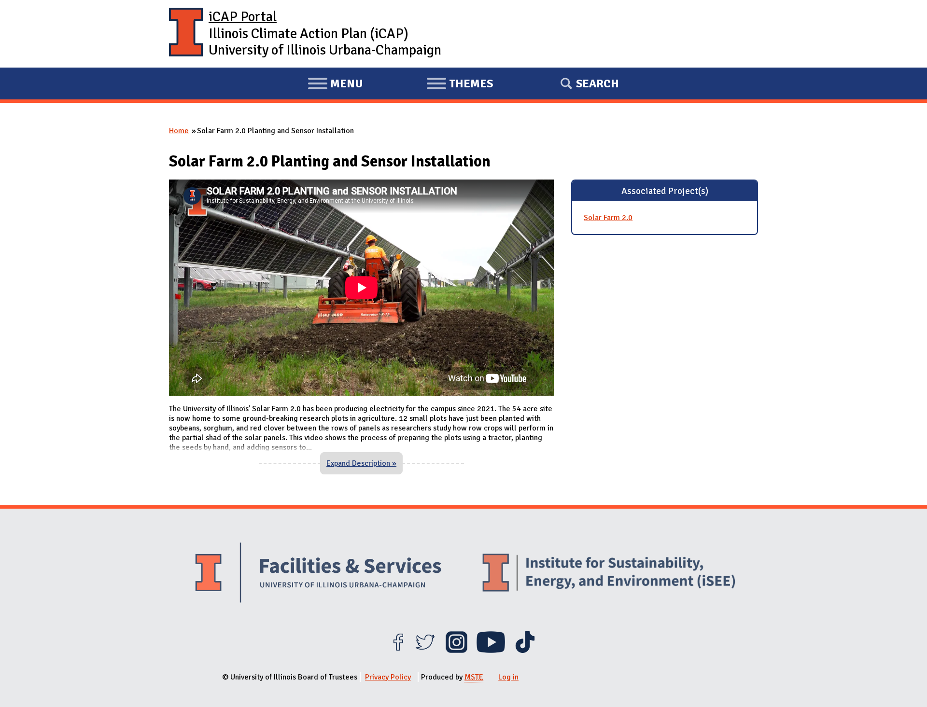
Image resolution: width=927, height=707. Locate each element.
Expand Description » (361, 463)
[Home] (186, 34)
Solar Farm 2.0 (608, 217)
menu (335, 85)
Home (179, 131)
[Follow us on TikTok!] (525, 650)
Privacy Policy (388, 677)
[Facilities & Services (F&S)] (318, 574)
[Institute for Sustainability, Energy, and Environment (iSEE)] (608, 574)
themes (459, 85)
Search (597, 83)
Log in (508, 677)
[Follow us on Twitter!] (425, 650)
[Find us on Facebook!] (398, 650)
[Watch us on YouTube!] (491, 650)
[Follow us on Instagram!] (456, 650)
